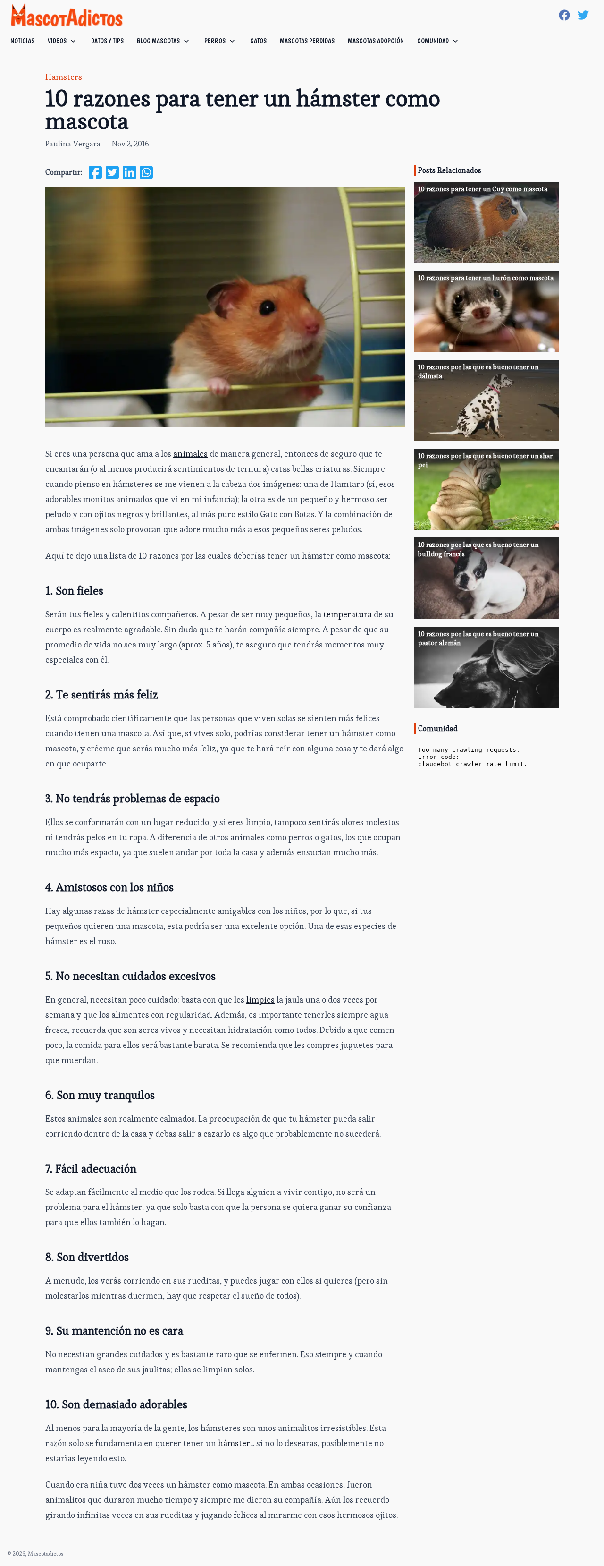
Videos (57, 40)
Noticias (22, 40)
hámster (234, 1443)
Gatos (258, 40)
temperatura (347, 614)
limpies (260, 999)
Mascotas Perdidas (307, 40)
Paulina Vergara (73, 144)
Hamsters (63, 76)
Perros (215, 40)
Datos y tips (107, 40)
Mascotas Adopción (376, 40)
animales (190, 453)
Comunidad (433, 40)
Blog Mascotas (158, 40)
